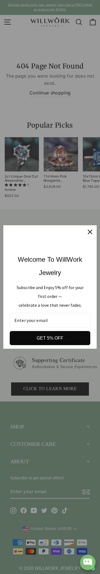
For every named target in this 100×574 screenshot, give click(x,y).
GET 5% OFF (50, 338)
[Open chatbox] (88, 562)
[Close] (90, 232)
